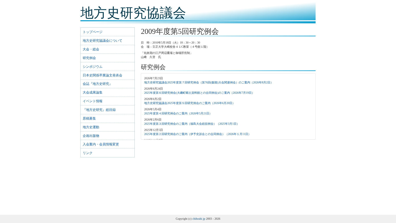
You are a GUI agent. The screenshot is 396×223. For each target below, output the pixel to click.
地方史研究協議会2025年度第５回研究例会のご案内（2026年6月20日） (189, 103)
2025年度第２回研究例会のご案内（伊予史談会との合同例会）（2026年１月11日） (197, 134)
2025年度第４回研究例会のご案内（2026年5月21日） (178, 113)
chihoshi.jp (198, 218)
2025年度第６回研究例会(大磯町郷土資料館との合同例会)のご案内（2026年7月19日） (199, 92)
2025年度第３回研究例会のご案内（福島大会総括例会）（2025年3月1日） (191, 123)
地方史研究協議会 (133, 13)
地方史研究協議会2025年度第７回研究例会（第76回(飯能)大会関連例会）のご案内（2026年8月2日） (208, 82)
